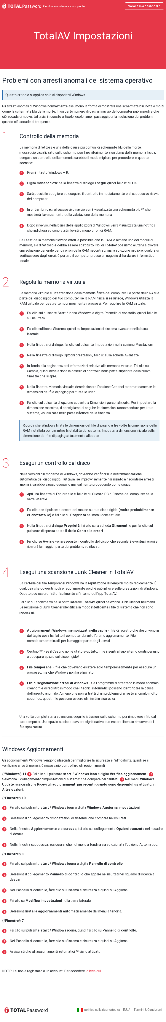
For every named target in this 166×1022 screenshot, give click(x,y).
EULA (126, 1009)
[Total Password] (26, 1010)
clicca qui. (93, 971)
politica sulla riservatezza (102, 1009)
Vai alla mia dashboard (144, 6)
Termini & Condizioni (148, 1009)
